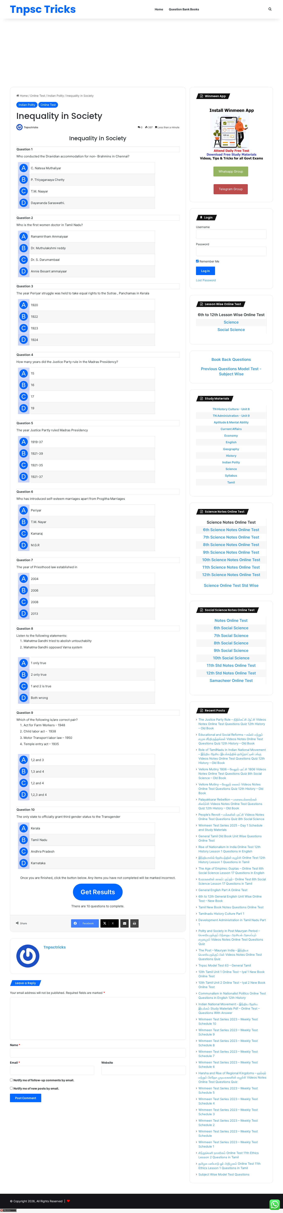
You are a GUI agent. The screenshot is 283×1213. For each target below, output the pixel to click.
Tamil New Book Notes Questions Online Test (231, 907)
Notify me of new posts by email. (36, 1088)
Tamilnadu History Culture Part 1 (221, 914)
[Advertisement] (141, 52)
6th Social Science (231, 628)
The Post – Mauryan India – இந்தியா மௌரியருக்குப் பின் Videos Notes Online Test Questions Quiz (230, 954)
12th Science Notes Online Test (231, 574)
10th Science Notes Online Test (231, 559)
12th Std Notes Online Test (231, 673)
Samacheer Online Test (231, 680)
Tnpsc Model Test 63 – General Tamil (224, 965)
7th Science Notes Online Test (231, 537)
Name (15, 1045)
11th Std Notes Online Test (231, 665)
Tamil (231, 482)
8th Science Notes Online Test (231, 544)
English (231, 442)
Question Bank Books (184, 9)
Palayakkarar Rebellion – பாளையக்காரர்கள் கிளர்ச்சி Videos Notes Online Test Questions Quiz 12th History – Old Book (230, 804)
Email (15, 1062)
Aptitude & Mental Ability (231, 422)
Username (203, 227)
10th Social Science (231, 658)
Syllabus (231, 475)
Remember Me (209, 261)
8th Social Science (231, 643)
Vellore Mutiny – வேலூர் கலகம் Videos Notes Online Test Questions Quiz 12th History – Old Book (230, 789)
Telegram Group (231, 189)
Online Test (37, 95)
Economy (231, 435)
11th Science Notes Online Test (231, 567)
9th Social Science (231, 650)
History (231, 455)
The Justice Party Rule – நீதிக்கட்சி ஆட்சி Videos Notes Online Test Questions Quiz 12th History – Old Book (232, 724)
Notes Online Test (231, 620)
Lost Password (206, 280)
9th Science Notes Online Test (231, 552)
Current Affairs (231, 429)
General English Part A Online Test (222, 890)
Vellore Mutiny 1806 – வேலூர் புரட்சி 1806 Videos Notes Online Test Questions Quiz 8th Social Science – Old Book (232, 773)
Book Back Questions (231, 359)
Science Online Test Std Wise (231, 585)
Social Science (231, 329)
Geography (231, 449)
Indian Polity (55, 95)
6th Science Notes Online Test (231, 529)
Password (202, 244)
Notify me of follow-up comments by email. (43, 1080)
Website (107, 1062)
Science (231, 322)
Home (159, 9)
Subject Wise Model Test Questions (223, 1174)
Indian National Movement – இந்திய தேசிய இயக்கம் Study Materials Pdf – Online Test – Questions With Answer (229, 1008)
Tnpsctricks (31, 127)
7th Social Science (231, 635)
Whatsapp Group (231, 171)
